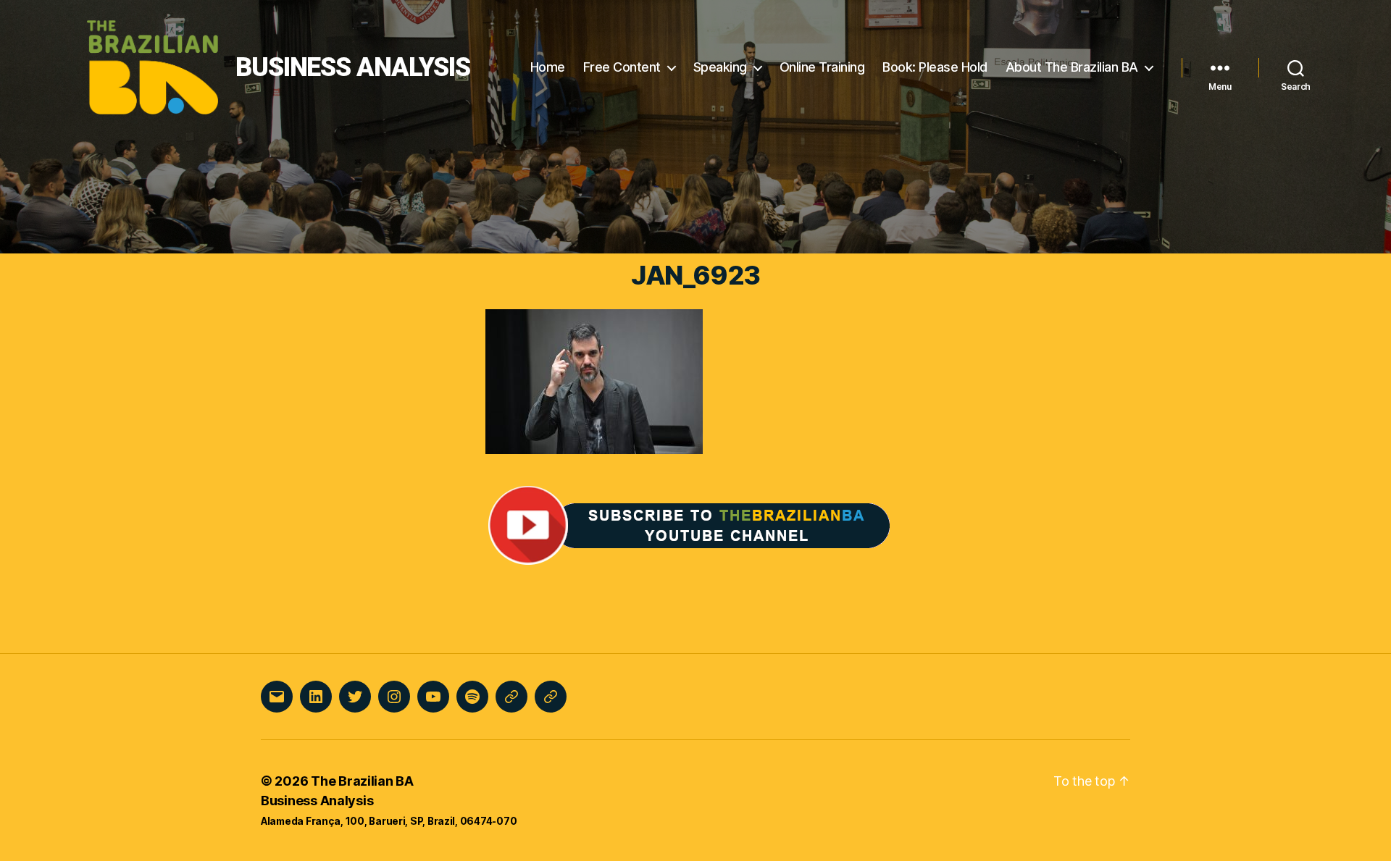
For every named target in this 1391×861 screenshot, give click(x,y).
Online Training (822, 67)
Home (547, 67)
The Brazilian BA (362, 781)
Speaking (720, 67)
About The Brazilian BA (1072, 67)
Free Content (622, 67)
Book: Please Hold (934, 67)
